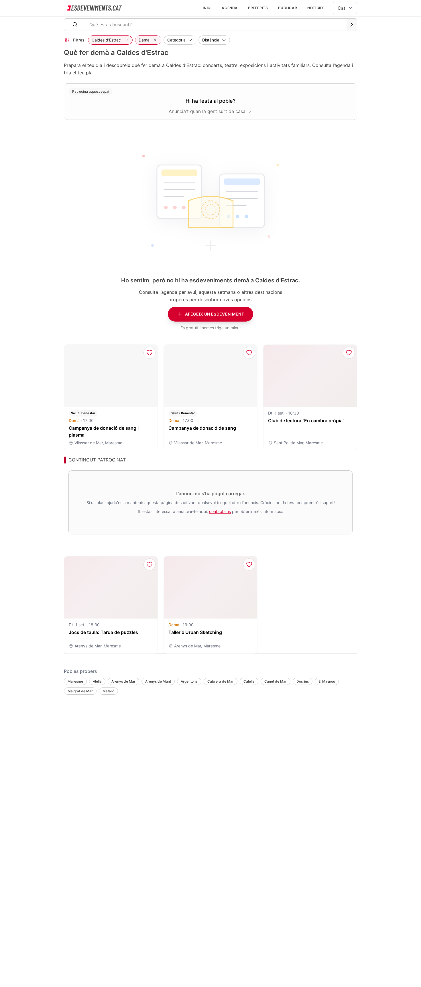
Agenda (230, 8)
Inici (207, 8)
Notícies (316, 8)
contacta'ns (220, 511)
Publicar (287, 8)
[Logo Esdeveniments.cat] (94, 8)
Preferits (258, 8)
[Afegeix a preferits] (149, 352)
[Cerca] (352, 24)
